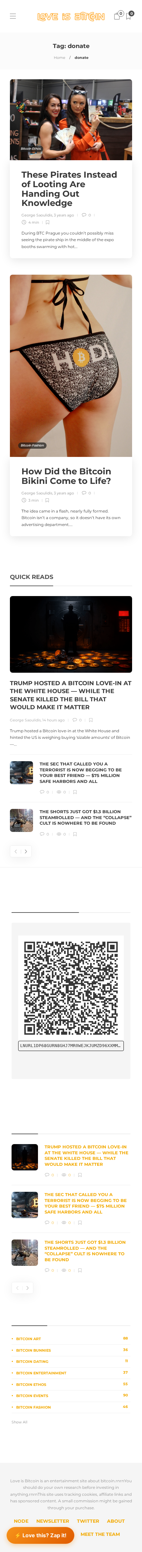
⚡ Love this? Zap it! (40, 1536)
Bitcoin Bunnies (72, 1350)
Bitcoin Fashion (32, 445)
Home (59, 57)
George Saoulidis (36, 215)
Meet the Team (100, 1534)
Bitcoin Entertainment (72, 1372)
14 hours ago (53, 720)
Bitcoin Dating (72, 1361)
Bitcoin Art (72, 1338)
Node (21, 1521)
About (116, 1521)
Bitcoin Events (72, 1395)
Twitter (88, 1521)
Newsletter (52, 1521)
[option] (71, 717)
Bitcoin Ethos (31, 148)
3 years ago (64, 215)
